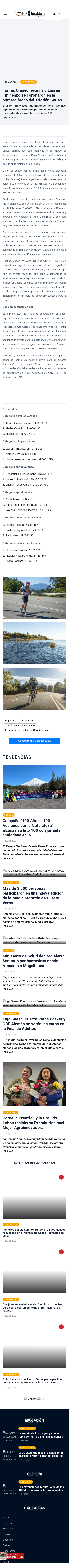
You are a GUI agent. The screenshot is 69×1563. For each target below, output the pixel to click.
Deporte (9, 720)
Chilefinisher (27, 720)
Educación (8, 1528)
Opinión (7, 1534)
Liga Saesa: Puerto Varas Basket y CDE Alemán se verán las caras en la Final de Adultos (34, 1024)
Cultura (6, 1545)
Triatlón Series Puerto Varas (20, 725)
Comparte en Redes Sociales (34, 740)
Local (6, 1517)
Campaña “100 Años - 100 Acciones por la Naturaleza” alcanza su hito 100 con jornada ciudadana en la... (31, 827)
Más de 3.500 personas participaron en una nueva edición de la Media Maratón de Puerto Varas (33, 895)
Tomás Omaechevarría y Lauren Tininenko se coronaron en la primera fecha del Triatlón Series (32, 95)
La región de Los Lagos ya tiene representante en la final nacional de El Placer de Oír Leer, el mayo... (41, 1436)
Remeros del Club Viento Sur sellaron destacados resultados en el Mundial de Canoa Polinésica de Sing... (34, 1232)
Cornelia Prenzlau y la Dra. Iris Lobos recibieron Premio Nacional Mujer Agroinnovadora (33, 1123)
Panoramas (9, 1550)
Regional (7, 1523)
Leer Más (8, 858)
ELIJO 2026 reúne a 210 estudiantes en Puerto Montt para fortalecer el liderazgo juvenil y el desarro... (41, 1456)
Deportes (8, 1539)
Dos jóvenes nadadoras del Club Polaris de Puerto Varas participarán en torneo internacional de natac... (34, 1307)
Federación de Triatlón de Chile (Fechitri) (27, 730)
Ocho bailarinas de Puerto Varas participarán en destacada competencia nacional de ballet (33, 1381)
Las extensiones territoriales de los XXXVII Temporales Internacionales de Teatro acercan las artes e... (41, 1490)
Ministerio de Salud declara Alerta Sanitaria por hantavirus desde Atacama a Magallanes (34, 961)
